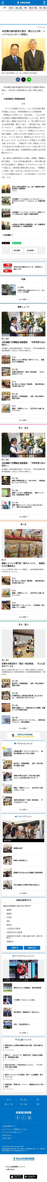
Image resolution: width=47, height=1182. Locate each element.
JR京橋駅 (7, 235)
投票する (15, 948)
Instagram (29, 1117)
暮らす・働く (33, 8)
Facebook (17, 1117)
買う (25, 8)
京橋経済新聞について (9, 1126)
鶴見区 (9, 925)
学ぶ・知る (43, 8)
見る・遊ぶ (19, 8)
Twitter (23, 1117)
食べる (11, 8)
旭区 (8, 921)
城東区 (9, 914)
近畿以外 (10, 941)
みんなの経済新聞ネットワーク (23, 1159)
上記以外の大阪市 (14, 929)
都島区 (9, 910)
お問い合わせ (7, 1135)
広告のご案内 (7, 1138)
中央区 (9, 917)
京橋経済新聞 (23, 2)
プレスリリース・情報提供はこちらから (15, 1129)
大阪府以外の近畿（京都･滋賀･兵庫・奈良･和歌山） (24, 937)
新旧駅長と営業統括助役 (15, 99)
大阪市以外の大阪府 (14, 932)
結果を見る (32, 948)
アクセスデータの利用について (12, 1132)
